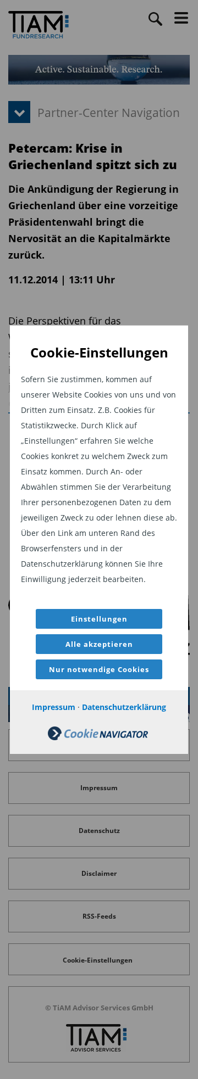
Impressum (53, 707)
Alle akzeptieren (99, 644)
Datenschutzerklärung (124, 707)
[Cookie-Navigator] (98, 737)
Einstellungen (99, 619)
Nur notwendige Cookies (99, 669)
